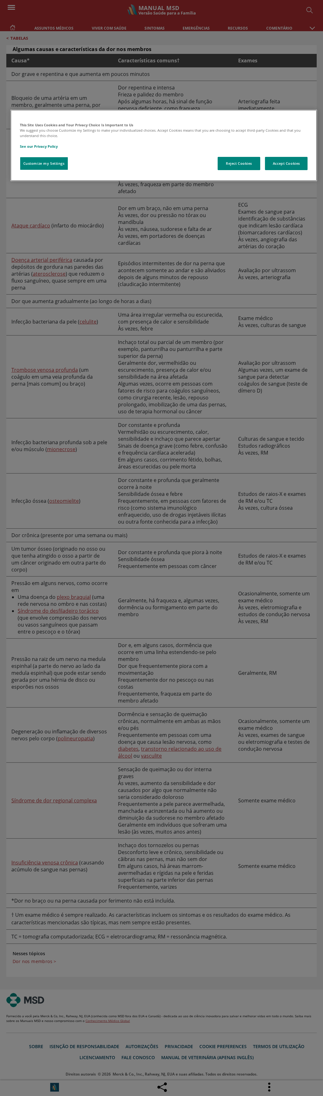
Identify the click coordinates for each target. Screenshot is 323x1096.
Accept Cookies (286, 163)
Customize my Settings (44, 163)
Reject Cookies (239, 163)
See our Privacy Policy (39, 146)
